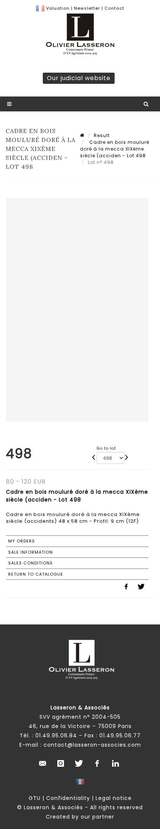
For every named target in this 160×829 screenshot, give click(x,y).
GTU (35, 798)
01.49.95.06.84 (56, 735)
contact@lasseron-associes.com (92, 745)
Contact (114, 8)
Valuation (58, 8)
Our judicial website (79, 78)
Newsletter (86, 8)
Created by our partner (80, 816)
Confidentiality (68, 798)
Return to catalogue (35, 574)
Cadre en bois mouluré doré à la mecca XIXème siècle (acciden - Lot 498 (114, 149)
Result (102, 135)
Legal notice (114, 798)
